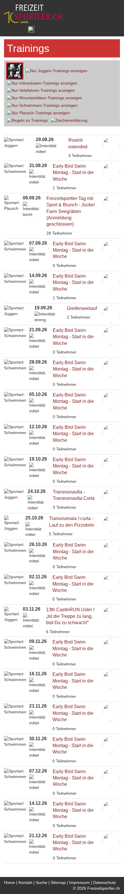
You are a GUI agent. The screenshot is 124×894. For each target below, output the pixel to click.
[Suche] (19, 29)
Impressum (79, 882)
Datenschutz (104, 882)
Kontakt (25, 882)
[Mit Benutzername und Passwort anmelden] (8, 29)
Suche (41, 882)
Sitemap (58, 882)
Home (9, 882)
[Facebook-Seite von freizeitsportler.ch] (31, 29)
